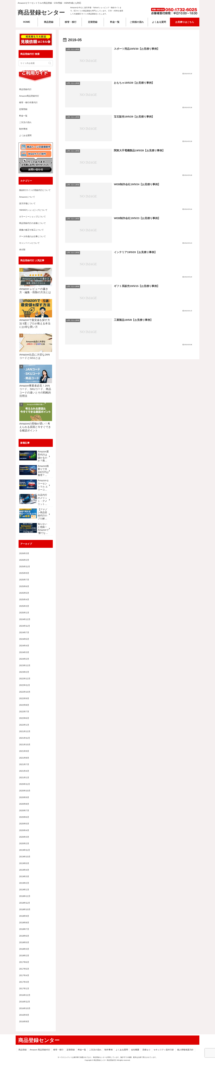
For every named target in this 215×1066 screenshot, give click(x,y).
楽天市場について (27, 203)
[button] (49, 63)
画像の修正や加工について (31, 230)
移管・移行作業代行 (28, 102)
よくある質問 (25, 135)
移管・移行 (58, 1049)
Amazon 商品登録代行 (40, 1049)
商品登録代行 (25, 89)
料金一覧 (23, 116)
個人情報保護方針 (185, 1049)
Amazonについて (27, 197)
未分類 (22, 249)
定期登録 (23, 109)
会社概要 (135, 1049)
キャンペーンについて (29, 243)
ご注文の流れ (25, 122)
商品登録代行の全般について (32, 223)
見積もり (146, 1049)
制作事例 (23, 129)
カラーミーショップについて (32, 216)
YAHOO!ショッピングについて (33, 210)
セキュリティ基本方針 (164, 1049)
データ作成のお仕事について (32, 236)
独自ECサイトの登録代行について (35, 190)
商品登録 (22, 1049)
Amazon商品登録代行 (29, 96)
